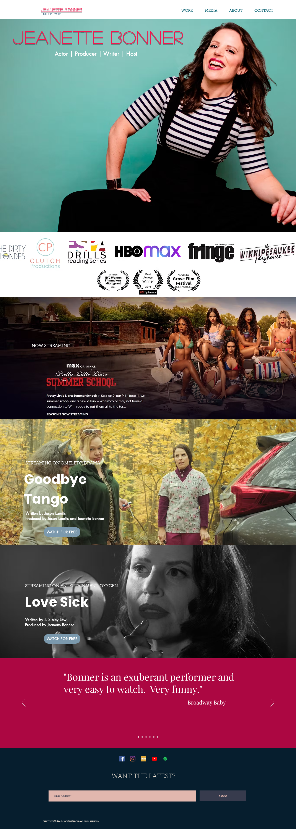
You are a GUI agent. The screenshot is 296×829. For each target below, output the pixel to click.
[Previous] (24, 703)
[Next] (272, 703)
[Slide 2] (142, 737)
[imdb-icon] (143, 758)
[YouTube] (154, 758)
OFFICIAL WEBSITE (54, 14)
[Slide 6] (157, 737)
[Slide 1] (138, 737)
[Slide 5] (154, 737)
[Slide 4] (150, 737)
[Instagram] (132, 758)
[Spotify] (165, 758)
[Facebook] (122, 758)
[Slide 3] (146, 737)
